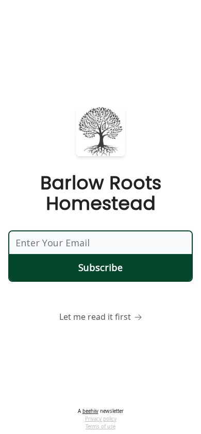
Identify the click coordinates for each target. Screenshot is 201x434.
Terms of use (100, 426)
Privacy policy (100, 418)
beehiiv (90, 411)
